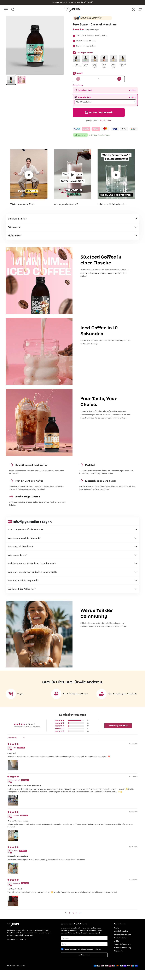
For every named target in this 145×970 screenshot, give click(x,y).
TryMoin (22, 965)
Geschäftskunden (121, 931)
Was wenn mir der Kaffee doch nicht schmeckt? (32, 572)
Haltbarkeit (14, 235)
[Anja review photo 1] (12, 765)
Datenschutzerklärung (122, 947)
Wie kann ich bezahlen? (20, 546)
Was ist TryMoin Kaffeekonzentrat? (25, 529)
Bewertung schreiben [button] (118, 725)
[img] (13, 744)
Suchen (117, 928)
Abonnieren (85, 955)
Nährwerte (14, 227)
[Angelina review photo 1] (12, 900)
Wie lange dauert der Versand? (24, 538)
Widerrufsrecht (120, 938)
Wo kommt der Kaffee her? (22, 589)
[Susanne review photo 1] (12, 835)
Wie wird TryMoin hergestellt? (23, 580)
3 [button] (73, 913)
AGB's (116, 941)
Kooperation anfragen (122, 934)
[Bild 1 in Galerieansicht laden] (11, 80)
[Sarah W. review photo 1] (12, 800)
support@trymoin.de (18, 939)
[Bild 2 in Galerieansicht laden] (21, 80)
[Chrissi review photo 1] (12, 868)
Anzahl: (78, 73)
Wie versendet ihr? (18, 555)
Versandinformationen (123, 944)
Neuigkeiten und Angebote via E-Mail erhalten (82, 949)
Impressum (118, 951)
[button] (13, 9)
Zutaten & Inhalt (17, 218)
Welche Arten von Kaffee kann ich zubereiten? (32, 563)
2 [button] (69, 913)
